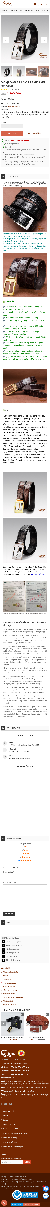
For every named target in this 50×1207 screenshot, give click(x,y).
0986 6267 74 (19, 1074)
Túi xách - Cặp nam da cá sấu (13, 997)
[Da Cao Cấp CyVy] (8, 4)
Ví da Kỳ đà (7, 979)
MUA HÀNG (12, 133)
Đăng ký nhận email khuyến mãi (11, 1158)
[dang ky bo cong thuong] (25, 1195)
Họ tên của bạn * (8, 872)
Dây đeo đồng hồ (9, 987)
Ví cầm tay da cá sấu (10, 990)
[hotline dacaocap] (4, 1203)
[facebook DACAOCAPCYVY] (2, 1104)
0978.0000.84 (26, 140)
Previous (3, 1023)
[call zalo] (46, 1196)
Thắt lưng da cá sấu (31, 10)
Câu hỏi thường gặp (9, 1124)
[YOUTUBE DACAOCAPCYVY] (11, 1104)
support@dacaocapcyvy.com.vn (17, 1063)
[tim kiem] (40, 4)
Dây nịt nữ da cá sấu (10, 1005)
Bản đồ (5, 1120)
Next (46, 1023)
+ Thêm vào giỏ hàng (34, 133)
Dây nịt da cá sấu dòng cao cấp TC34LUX (14, 1037)
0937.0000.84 (15, 140)
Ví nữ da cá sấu (8, 1001)
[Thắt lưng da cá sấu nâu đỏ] (37, 1024)
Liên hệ (5, 1115)
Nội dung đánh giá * (9, 883)
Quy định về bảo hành (10, 1142)
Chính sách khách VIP (10, 1129)
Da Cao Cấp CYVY (7, 10)
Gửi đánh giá (9, 914)
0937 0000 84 (20, 1066)
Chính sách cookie (21, 1177)
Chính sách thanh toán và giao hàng (15, 1133)
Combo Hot (7, 976)
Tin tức (11, 1177)
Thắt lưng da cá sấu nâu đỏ (37, 1037)
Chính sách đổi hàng (10, 1138)
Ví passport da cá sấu (10, 972)
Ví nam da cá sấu (9, 994)
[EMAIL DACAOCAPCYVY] (6, 1104)
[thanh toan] (35, 4)
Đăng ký (27, 1162)
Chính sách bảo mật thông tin (13, 1147)
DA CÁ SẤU (19, 10)
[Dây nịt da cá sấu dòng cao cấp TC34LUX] (12, 1024)
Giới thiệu (4, 1177)
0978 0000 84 (20, 1070)
